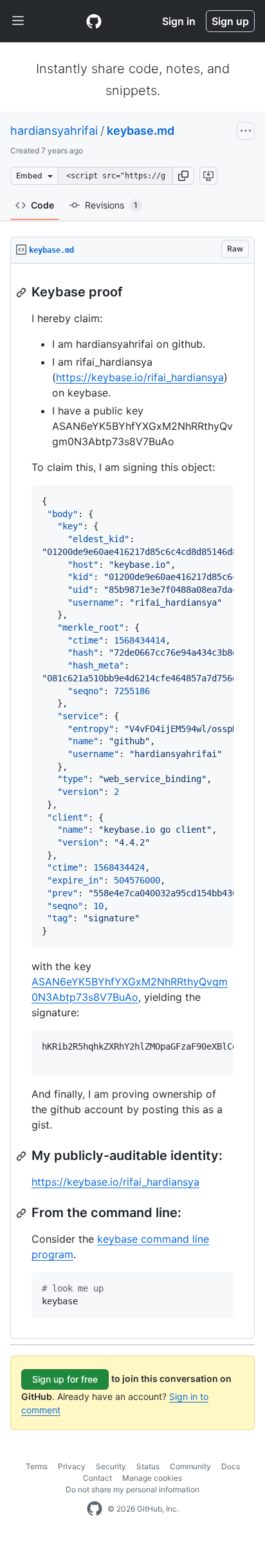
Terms (37, 1466)
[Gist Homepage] (94, 21)
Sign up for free (65, 1379)
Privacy (72, 1466)
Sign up (230, 21)
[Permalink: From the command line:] (23, 1213)
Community (190, 1466)
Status (148, 1466)
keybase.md (140, 130)
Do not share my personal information (132, 1489)
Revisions (111, 205)
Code (42, 205)
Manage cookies (152, 1478)
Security (111, 1466)
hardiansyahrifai (54, 130)
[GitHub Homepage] (94, 1509)
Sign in (179, 21)
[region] (132, 801)
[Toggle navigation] (18, 21)
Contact (97, 1478)
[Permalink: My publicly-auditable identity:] (23, 1156)
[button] (183, 176)
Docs (230, 1466)
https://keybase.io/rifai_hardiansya (140, 377)
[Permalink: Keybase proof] (23, 293)
